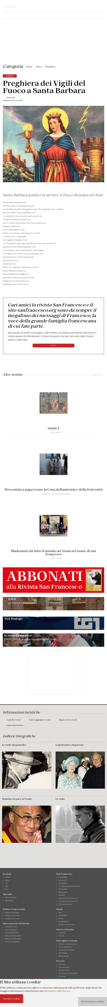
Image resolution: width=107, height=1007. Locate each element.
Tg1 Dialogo (9, 900)
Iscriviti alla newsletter (66, 950)
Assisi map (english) (12, 942)
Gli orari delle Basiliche (13, 936)
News (39, 66)
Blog (6, 886)
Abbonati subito (64, 970)
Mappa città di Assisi (68, 720)
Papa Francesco (10, 897)
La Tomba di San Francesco (68, 901)
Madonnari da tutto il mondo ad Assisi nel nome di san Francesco (53, 552)
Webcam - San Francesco (67, 944)
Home (29, 66)
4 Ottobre (61, 895)
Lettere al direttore (65, 947)
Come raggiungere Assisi (40, 720)
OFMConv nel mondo (12, 915)
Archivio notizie (64, 967)
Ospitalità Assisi (13, 720)
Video (7, 880)
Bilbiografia (62, 892)
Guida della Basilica (14, 725)
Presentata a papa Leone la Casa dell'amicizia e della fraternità (53, 489)
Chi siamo (61, 964)
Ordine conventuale (12, 912)
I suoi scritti (62, 880)
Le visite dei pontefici (14, 745)
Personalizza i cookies (92, 1001)
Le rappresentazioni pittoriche (69, 886)
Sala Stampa (62, 953)
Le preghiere (63, 883)
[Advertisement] (53, 41)
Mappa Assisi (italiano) (13, 939)
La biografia (62, 877)
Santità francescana (12, 918)
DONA (53, 345)
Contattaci (62, 976)
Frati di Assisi (63, 921)
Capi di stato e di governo (70, 745)
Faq (6, 889)
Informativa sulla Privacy (57, 991)
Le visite (60, 799)
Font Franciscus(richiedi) (67, 973)
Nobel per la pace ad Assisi (16, 799)
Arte (60, 912)
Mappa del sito (63, 956)
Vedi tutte (98, 375)
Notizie (7, 877)
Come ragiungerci (11, 930)
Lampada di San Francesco (68, 898)
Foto (6, 883)
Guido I (53, 428)
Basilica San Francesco (66, 924)
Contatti (61, 936)
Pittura (60, 918)
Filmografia (62, 889)
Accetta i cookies (11, 998)
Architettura (62, 915)
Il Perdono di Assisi (65, 904)
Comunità (61, 933)
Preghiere (50, 66)
